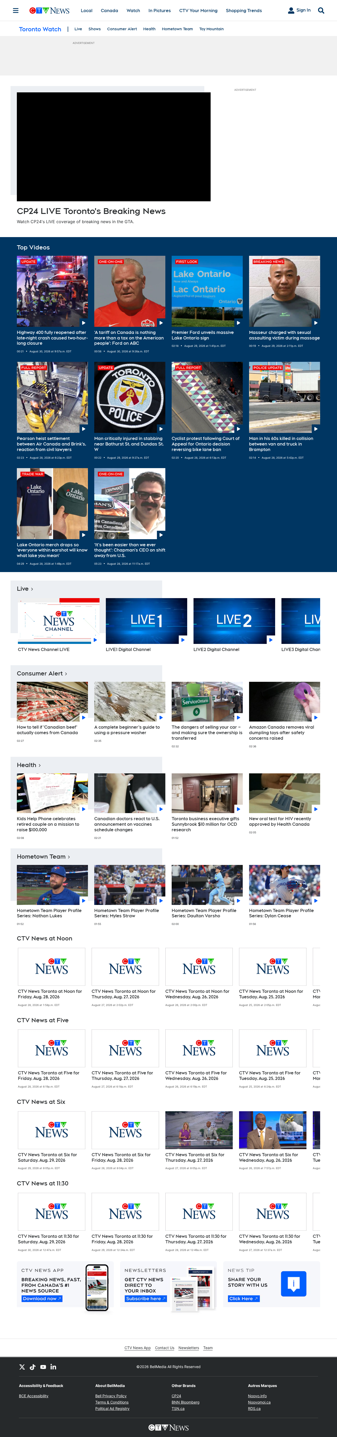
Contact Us (164, 1347)
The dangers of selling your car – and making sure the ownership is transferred (207, 733)
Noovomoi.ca (259, 1402)
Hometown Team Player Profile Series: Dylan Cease (281, 913)
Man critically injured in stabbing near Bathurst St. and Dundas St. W (129, 444)
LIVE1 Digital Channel (128, 649)
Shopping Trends (244, 10)
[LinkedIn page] (54, 1367)
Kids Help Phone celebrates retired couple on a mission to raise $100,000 (48, 824)
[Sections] (16, 10)
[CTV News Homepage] (49, 10)
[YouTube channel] (43, 1367)
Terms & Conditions (111, 1402)
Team (208, 1347)
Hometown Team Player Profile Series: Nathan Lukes (49, 913)
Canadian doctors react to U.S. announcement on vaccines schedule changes (127, 824)
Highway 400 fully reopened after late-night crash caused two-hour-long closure (52, 338)
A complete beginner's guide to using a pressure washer (127, 730)
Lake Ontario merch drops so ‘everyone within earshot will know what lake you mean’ (52, 550)
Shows (94, 29)
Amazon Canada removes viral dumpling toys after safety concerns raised (281, 733)
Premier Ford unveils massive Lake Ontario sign (203, 335)
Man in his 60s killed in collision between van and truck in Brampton (281, 444)
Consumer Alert (122, 29)
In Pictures (159, 10)
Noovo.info (257, 1396)
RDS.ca (254, 1408)
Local (86, 10)
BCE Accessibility (33, 1396)
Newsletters (189, 1347)
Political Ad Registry (112, 1408)
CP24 (176, 1396)
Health (149, 29)
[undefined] (51, 977)
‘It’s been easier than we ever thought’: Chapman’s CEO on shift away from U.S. (129, 550)
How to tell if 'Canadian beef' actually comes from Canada (47, 730)
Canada (109, 10)
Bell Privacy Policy (111, 1396)
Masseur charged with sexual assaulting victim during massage (284, 335)
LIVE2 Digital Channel (216, 649)
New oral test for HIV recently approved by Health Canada (280, 821)
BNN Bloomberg (186, 1402)
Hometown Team (177, 29)
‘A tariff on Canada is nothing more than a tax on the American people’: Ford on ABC (129, 338)
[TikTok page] (32, 1367)
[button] (309, 627)
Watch (133, 10)
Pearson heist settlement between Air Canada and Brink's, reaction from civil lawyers (51, 444)
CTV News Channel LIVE (44, 649)
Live (78, 29)
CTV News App (138, 1347)
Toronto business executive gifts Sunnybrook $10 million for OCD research (205, 824)
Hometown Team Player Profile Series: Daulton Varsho (204, 913)
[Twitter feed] (22, 1367)
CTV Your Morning (198, 10)
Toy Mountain (211, 29)
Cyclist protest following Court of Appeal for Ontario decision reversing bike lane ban (206, 444)
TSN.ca (178, 1408)
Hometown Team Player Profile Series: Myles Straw (126, 913)
